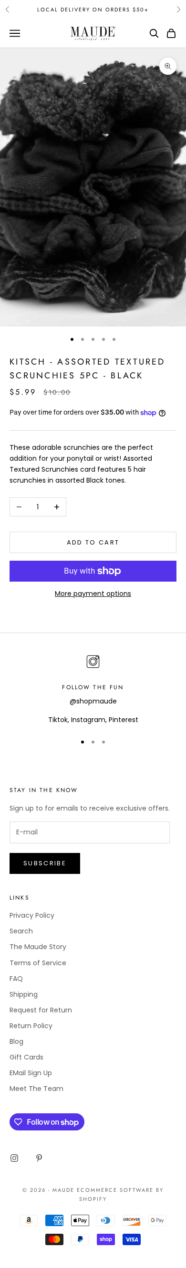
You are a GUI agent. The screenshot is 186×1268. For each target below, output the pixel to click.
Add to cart (93, 542)
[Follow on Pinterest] (39, 1158)
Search (21, 931)
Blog (16, 1041)
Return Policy (31, 1025)
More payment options (93, 593)
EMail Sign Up (31, 1073)
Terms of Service (38, 963)
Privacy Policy (32, 915)
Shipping (24, 994)
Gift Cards (26, 1057)
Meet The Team (36, 1088)
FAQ (16, 978)
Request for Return (41, 1010)
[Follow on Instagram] (14, 1158)
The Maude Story (38, 946)
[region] (93, 689)
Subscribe (44, 863)
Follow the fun (93, 687)
